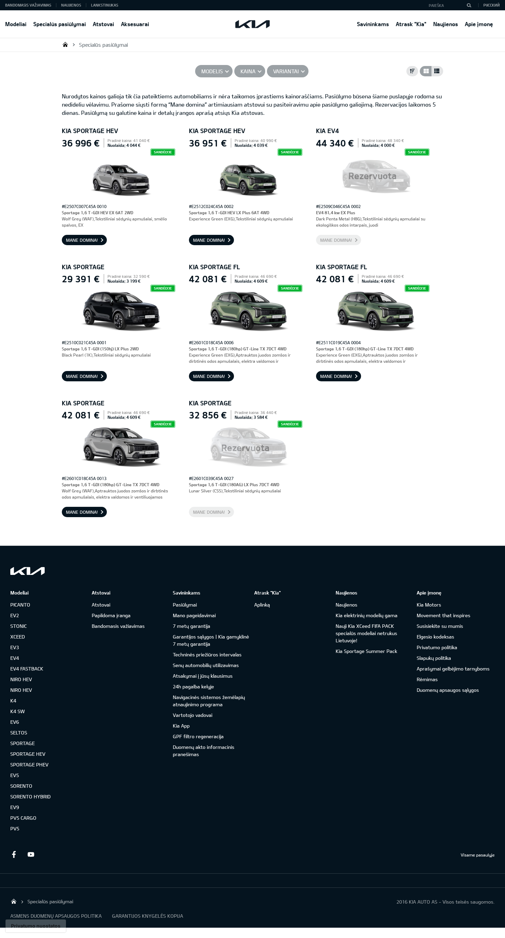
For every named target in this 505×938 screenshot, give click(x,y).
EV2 (14, 615)
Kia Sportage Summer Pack (366, 651)
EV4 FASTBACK (26, 669)
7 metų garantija (191, 626)
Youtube (30, 854)
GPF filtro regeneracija (198, 736)
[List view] (437, 71)
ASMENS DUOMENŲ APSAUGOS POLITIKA (56, 916)
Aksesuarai (135, 24)
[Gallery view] (425, 71)
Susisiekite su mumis (440, 626)
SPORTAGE (22, 743)
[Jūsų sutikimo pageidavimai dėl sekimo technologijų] (35, 925)
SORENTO (21, 786)
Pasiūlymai (185, 605)
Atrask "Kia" (411, 24)
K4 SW (17, 711)
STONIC (18, 626)
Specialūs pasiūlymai (59, 24)
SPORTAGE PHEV (29, 764)
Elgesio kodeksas (435, 637)
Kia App (181, 726)
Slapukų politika (434, 658)
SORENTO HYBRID (30, 796)
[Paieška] (468, 5)
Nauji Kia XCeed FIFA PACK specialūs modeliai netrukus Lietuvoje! (366, 633)
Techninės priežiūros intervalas (207, 654)
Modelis (212, 71)
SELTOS (18, 732)
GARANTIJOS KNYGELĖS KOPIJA (147, 916)
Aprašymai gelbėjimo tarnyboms (453, 669)
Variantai (286, 71)
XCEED (17, 637)
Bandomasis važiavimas (28, 5)
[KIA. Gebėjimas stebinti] (27, 571)
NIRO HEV (21, 679)
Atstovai (103, 24)
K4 (13, 701)
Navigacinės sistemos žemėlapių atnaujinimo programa (209, 700)
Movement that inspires (443, 615)
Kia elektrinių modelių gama (366, 615)
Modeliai (15, 24)
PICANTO (20, 605)
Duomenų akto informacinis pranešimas (203, 750)
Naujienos (445, 24)
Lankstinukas (104, 5)
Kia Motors (429, 605)
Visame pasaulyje (478, 854)
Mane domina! (82, 240)
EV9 (14, 807)
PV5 (14, 828)
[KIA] (252, 24)
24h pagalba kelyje (193, 686)
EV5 (14, 775)
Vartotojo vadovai (192, 715)
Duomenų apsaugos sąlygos (448, 690)
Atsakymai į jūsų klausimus (203, 676)
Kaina (248, 71)
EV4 (14, 658)
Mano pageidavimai (194, 615)
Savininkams (373, 24)
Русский (491, 5)
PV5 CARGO (23, 818)
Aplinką (262, 605)
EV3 (14, 647)
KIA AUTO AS (65, 44)
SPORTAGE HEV (27, 754)
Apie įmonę (479, 24)
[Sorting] (412, 71)
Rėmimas (427, 679)
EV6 (14, 722)
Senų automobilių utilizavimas (206, 665)
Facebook (13, 854)
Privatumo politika (437, 647)
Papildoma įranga (111, 615)
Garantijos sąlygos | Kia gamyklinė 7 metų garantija (211, 640)
